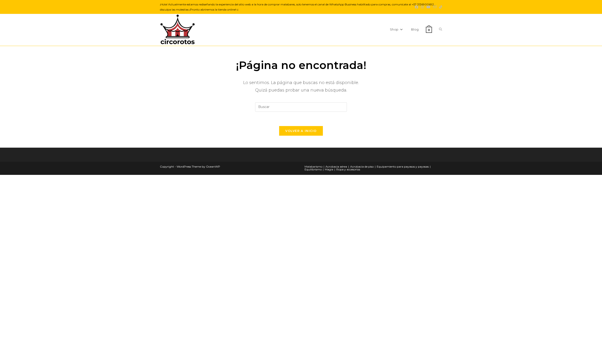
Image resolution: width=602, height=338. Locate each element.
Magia (329, 169)
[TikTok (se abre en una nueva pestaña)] (440, 7)
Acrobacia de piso (362, 166)
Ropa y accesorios (348, 169)
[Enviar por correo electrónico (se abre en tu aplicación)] (435, 7)
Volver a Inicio (301, 131)
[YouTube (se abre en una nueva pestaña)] (428, 7)
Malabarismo (313, 166)
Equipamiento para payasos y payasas (403, 166)
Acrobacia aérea (336, 166)
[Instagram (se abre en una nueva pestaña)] (422, 7)
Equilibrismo (313, 169)
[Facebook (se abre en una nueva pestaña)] (416, 7)
